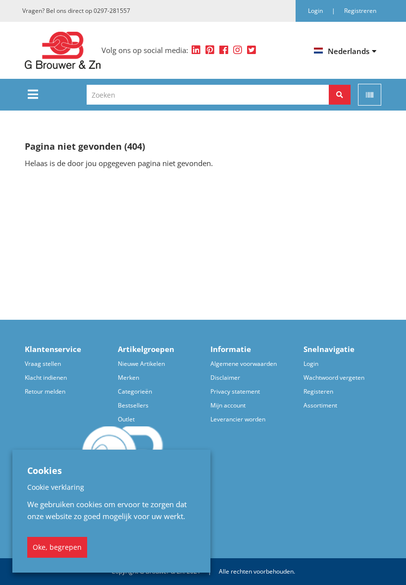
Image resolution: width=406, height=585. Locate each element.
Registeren (318, 391)
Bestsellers (133, 405)
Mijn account (228, 405)
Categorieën (135, 391)
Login (311, 363)
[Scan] (369, 95)
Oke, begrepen (57, 547)
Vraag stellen (43, 363)
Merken (128, 377)
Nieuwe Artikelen (141, 363)
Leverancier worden (237, 419)
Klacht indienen (46, 377)
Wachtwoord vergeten (334, 377)
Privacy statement (235, 391)
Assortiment (320, 405)
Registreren (360, 10)
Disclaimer (225, 377)
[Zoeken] (340, 95)
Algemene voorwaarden (243, 363)
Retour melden (45, 391)
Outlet (126, 419)
